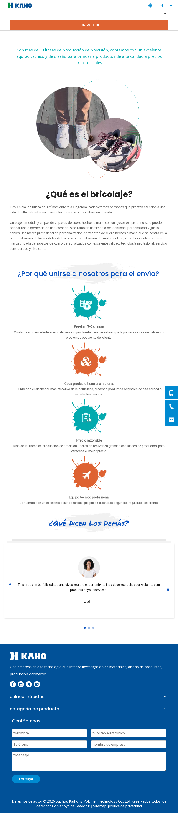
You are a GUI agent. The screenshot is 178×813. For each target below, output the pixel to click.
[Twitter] (29, 684)
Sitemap (99, 806)
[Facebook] (13, 684)
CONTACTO (87, 25)
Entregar (26, 779)
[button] (85, 628)
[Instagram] (37, 684)
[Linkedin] (21, 684)
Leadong (82, 806)
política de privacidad (125, 806)
